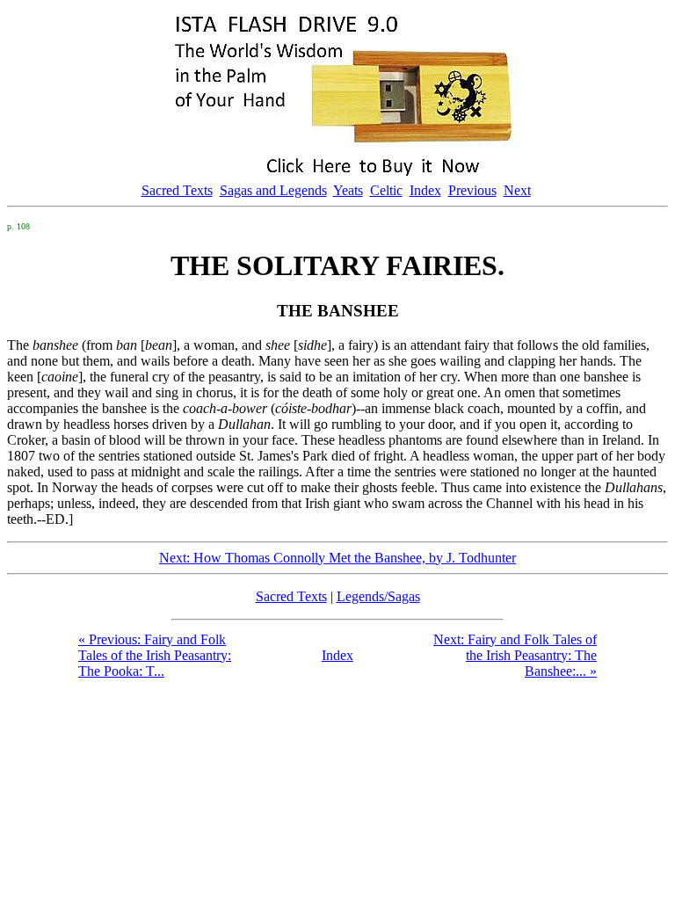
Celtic (386, 190)
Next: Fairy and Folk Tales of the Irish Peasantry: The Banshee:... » (515, 655)
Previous (472, 190)
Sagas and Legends (273, 190)
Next (517, 190)
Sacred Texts (177, 190)
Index (425, 190)
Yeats (348, 190)
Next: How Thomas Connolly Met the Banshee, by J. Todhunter (337, 557)
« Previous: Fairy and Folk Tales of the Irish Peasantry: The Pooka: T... (154, 655)
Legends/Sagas (378, 596)
